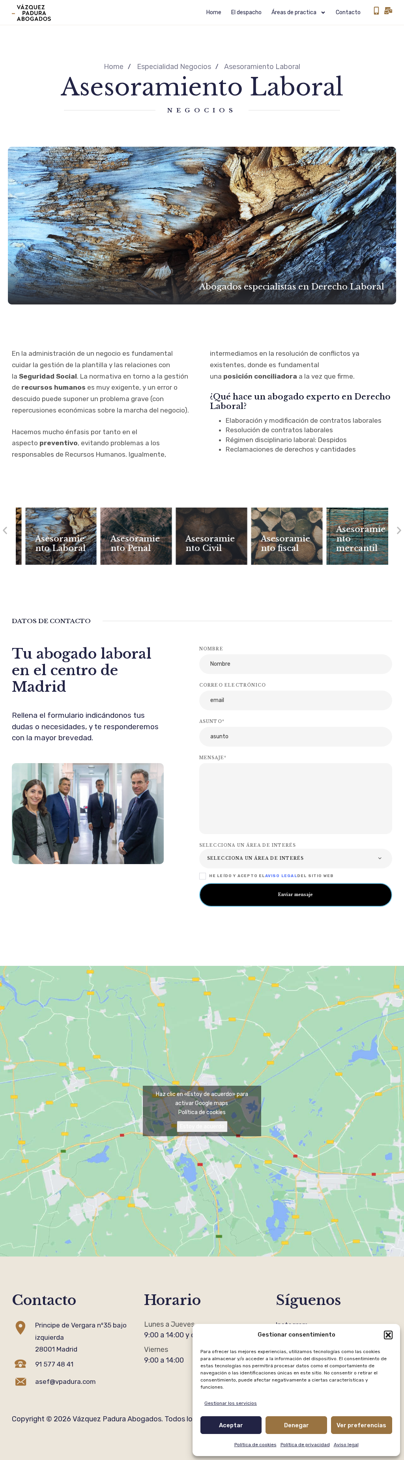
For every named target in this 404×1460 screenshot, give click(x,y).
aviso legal (281, 876)
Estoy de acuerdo (202, 1126)
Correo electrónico (232, 685)
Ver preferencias (361, 1425)
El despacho (246, 12)
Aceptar (231, 1425)
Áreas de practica (293, 12)
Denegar (296, 1425)
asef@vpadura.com (65, 1381)
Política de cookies (255, 1444)
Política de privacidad (305, 1444)
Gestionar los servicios (230, 1403)
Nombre (211, 649)
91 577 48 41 (54, 1364)
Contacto (348, 12)
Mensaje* (213, 757)
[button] (388, 1335)
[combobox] (295, 858)
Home (213, 12)
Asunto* (211, 721)
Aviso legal (346, 1444)
